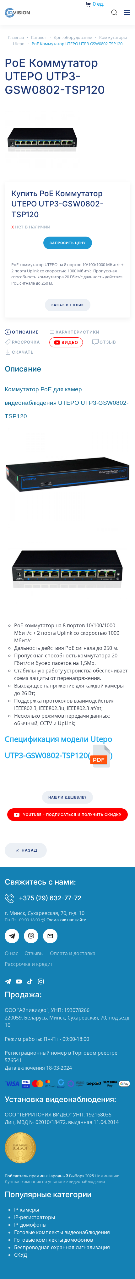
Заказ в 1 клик (67, 305)
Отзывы (34, 953)
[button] (114, 12)
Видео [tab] (70, 342)
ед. (99, 4)
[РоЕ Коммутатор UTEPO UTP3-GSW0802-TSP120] (42, 138)
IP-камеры (26, 1209)
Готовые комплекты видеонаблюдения (62, 1232)
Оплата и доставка (72, 953)
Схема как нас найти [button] (66, 920)
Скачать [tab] (23, 352)
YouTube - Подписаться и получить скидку (72, 814)
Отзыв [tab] (108, 342)
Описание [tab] (25, 331)
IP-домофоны (30, 1224)
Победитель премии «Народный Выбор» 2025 (50, 1176)
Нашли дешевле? (67, 797)
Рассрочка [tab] (26, 342)
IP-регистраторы (34, 1217)
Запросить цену (68, 243)
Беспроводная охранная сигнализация (62, 1247)
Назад (28, 850)
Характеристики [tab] (77, 331)
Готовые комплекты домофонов (53, 1239)
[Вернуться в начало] (17, 12)
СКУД (20, 1254)
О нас (11, 953)
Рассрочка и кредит (29, 964)
